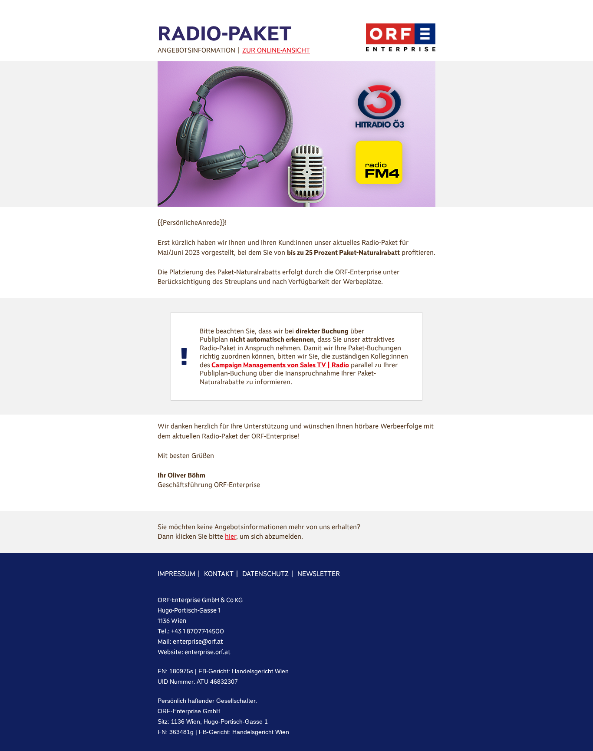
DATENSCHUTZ (265, 574)
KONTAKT (219, 574)
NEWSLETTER (318, 574)
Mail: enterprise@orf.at (190, 642)
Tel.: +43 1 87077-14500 (191, 631)
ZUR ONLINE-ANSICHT (276, 50)
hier (230, 536)
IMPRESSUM (176, 574)
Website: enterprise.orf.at (194, 652)
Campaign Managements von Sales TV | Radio (280, 365)
